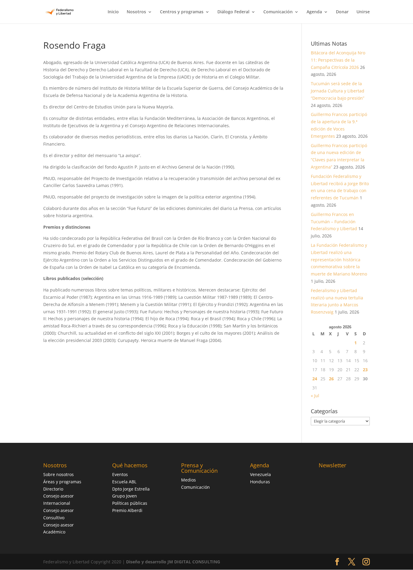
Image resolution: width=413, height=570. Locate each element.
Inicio (113, 12)
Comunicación (278, 12)
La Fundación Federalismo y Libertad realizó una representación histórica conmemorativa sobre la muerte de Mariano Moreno (339, 259)
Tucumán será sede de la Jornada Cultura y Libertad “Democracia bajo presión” (337, 91)
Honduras (260, 482)
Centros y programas (181, 12)
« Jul (315, 395)
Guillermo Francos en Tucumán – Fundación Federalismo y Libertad (334, 221)
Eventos (120, 474)
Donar (342, 12)
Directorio (53, 489)
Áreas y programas (62, 482)
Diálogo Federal (233, 12)
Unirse (363, 12)
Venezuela (260, 474)
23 (365, 369)
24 (314, 379)
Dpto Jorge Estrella (131, 489)
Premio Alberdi (127, 510)
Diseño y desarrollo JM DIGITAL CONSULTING (173, 562)
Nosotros (136, 12)
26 (331, 379)
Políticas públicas (129, 503)
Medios (188, 480)
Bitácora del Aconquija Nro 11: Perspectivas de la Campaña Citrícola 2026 (338, 60)
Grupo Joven (124, 496)
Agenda (314, 12)
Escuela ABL (124, 482)
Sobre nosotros (58, 474)
